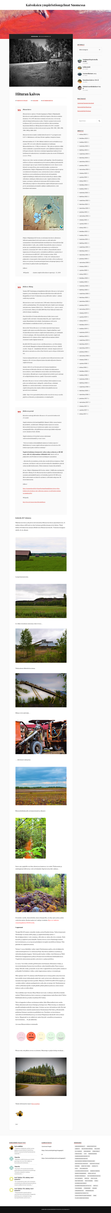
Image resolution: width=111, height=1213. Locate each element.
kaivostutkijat (22, 100)
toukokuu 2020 (83, 286)
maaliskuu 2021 (83, 247)
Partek (87, 1178)
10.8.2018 (35, 100)
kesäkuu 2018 (83, 375)
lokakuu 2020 (83, 266)
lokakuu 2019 (83, 313)
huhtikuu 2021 (83, 243)
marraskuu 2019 (83, 309)
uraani (94, 1188)
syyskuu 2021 (83, 223)
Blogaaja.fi (66, 1209)
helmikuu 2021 (83, 251)
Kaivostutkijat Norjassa (84, 111)
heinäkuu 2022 (83, 185)
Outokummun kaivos (94, 1175)
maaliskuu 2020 (83, 293)
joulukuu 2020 (83, 258)
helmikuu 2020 (83, 297)
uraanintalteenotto (81, 1193)
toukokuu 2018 (83, 379)
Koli (76, 1168)
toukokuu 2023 (83, 146)
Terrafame (87, 1188)
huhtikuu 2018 (83, 383)
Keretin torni (86, 1166)
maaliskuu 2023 (83, 154)
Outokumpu (79, 1178)
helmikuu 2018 (83, 390)
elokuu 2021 (82, 227)
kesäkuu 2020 (83, 282)
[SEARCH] (99, 120)
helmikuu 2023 (83, 157)
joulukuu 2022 (83, 165)
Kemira (77, 1166)
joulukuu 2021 (83, 212)
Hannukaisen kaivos (81, 1158)
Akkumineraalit (80, 1146)
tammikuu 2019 (83, 348)
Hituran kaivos (27, 93)
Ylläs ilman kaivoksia (82, 1197)
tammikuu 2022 (83, 208)
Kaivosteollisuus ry (81, 1163)
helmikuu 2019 (83, 344)
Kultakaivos (84, 1168)
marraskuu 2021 (83, 216)
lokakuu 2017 (83, 406)
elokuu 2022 (82, 181)
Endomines (87, 1151)
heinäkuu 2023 (83, 138)
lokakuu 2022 (83, 173)
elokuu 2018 (82, 367)
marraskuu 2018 (83, 355)
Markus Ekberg (95, 1170)
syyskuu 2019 (83, 317)
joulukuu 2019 (83, 305)
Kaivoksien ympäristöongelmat (85, 1161)
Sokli (96, 1180)
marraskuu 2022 (83, 169)
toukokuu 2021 (83, 239)
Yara (94, 1195)
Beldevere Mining (87, 1148)
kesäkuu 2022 (83, 188)
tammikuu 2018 (83, 394)
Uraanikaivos (79, 1190)
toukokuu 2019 (83, 332)
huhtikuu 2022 (83, 196)
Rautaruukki (79, 1180)
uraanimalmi (90, 1190)
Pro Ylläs (94, 1178)
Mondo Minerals (80, 1175)
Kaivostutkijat (36, 1104)
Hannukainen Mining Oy (82, 1156)
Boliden (97, 1148)
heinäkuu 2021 (83, 231)
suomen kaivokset (80, 1183)
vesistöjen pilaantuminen (83, 1195)
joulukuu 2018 (83, 351)
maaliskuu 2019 (83, 340)
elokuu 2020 (82, 274)
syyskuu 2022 (83, 177)
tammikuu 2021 (83, 254)
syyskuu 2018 (83, 363)
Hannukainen (92, 1153)
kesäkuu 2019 (83, 328)
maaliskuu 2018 (83, 386)
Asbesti (77, 1148)
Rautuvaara (89, 1180)
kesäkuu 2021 (83, 235)
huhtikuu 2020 (83, 289)
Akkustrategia (91, 1146)
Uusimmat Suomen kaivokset (85, 103)
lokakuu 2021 (83, 220)
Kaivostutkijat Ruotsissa (84, 107)
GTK (85, 1153)
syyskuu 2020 (83, 270)
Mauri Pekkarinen (80, 1173)
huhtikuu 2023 (83, 150)
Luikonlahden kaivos (81, 1170)
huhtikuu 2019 (83, 336)
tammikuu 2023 (83, 161)
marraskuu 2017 (83, 402)
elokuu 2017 (82, 414)
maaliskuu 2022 (83, 200)
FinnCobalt (96, 1151)
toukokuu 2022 (83, 192)
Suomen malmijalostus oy (83, 1185)
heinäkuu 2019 (83, 324)
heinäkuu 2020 (83, 278)
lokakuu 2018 (83, 359)
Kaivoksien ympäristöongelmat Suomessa (55, 5)
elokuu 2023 (82, 134)
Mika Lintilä (92, 1173)
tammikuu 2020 (83, 301)
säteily (95, 1185)
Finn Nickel (78, 1153)
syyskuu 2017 (83, 410)
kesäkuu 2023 (83, 142)
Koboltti (95, 1166)
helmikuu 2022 (83, 204)
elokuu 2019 (82, 320)
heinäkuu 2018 (83, 371)
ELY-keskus (78, 1151)
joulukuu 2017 (83, 398)
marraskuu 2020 (83, 262)
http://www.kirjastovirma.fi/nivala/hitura (34, 502)
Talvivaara (78, 1188)
